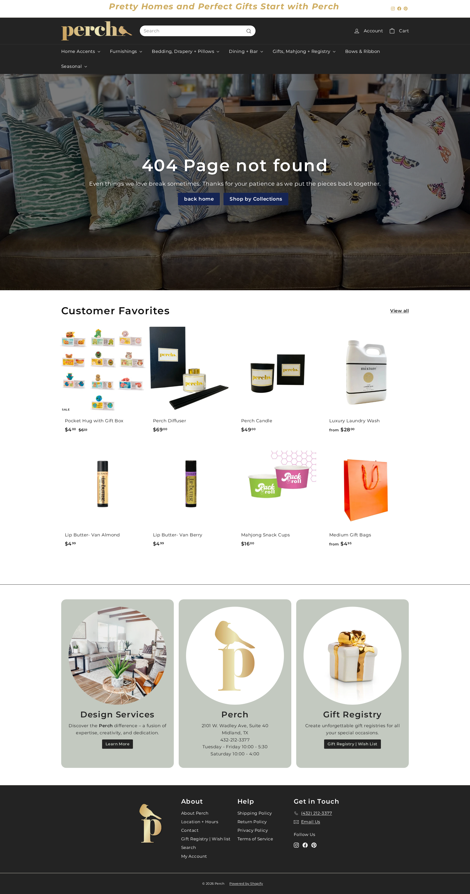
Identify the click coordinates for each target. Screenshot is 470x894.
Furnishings (124, 51)
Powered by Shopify (246, 883)
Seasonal (72, 66)
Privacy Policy (252, 830)
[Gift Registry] (352, 656)
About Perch (195, 813)
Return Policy (252, 821)
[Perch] (235, 656)
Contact (190, 830)
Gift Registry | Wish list (205, 838)
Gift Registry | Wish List (352, 744)
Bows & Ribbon (362, 51)
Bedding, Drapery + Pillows (183, 51)
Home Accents (78, 51)
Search (188, 847)
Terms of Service (255, 838)
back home (199, 199)
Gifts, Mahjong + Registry (302, 51)
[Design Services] (117, 656)
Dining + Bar (244, 51)
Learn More (118, 744)
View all (399, 311)
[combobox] (198, 31)
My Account (194, 856)
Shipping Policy (254, 813)
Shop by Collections (256, 199)
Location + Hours (199, 821)
